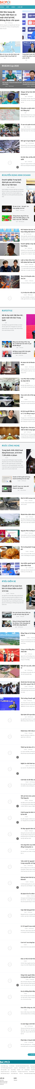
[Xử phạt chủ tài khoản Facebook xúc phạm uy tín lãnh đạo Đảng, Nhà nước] (10, 368)
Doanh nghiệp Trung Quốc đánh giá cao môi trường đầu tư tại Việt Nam (11, 182)
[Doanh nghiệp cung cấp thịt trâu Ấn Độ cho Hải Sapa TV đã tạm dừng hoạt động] (10, 249)
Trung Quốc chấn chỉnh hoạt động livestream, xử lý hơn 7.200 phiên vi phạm (12, 452)
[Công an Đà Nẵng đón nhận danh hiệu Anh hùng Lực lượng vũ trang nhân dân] (10, 655)
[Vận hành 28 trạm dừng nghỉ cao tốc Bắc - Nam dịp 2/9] (10, 720)
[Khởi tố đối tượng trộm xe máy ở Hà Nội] (10, 503)
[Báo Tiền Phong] (22, 96)
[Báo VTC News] (23, 383)
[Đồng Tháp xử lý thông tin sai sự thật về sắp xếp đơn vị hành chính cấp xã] (10, 638)
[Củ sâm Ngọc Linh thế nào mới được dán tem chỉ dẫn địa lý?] (10, 1029)
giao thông (13, 1069)
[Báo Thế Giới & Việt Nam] (14, 616)
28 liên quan (30, 248)
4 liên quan (32, 551)
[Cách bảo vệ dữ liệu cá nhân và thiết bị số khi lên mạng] (10, 785)
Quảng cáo (2, 1084)
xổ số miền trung (4, 1066)
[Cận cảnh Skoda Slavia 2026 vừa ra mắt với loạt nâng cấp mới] (7, 615)
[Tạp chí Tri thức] (22, 127)
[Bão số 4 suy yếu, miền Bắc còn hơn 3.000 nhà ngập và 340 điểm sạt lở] (10, 671)
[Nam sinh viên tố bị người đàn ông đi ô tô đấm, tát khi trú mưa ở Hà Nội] (10, 400)
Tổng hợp (15, 1080)
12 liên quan (30, 161)
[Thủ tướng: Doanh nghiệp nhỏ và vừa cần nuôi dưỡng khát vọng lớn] (10, 703)
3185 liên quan (23, 490)
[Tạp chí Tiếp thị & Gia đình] (13, 627)
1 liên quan (30, 500)
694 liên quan (31, 928)
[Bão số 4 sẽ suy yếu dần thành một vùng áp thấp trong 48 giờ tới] (10, 47)
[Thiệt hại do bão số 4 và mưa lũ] (10, 752)
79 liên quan (30, 749)
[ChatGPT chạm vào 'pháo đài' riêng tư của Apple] (7, 489)
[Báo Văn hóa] (22, 1026)
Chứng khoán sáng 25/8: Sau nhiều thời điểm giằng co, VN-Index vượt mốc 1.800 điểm (21, 217)
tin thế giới (11, 1066)
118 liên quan (30, 567)
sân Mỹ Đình (31, 1071)
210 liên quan (20, 627)
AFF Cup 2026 (3, 1069)
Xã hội (28, 1067)
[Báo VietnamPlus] (4, 187)
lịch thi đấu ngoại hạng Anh (6, 1067)
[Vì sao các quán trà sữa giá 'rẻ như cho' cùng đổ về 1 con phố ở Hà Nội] (10, 130)
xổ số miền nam (14, 1073)
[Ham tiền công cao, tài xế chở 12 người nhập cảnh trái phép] (10, 1013)
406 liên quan (11, 86)
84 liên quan (31, 264)
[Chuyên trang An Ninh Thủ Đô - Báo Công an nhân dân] (23, 60)
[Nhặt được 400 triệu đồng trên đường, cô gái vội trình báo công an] (10, 736)
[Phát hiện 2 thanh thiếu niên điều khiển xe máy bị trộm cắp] (10, 1045)
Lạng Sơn (16, 1067)
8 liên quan (31, 533)
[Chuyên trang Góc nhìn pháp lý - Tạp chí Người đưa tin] (22, 415)
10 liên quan (22, 210)
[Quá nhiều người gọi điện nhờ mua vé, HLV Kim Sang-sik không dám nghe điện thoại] (10, 568)
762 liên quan (30, 96)
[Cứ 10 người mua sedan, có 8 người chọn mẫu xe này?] (10, 931)
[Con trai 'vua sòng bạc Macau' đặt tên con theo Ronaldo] (10, 948)
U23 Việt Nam (13, 1071)
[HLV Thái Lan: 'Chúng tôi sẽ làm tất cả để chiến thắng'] (12, 75)
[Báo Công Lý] (22, 1009)
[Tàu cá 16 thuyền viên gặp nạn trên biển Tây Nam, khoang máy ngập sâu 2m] (10, 281)
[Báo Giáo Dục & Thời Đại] (3, 86)
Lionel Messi (27, 1069)
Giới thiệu (2, 1080)
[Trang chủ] (5, 2)
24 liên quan (29, 700)
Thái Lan (21, 1073)
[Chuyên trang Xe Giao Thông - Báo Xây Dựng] (22, 928)
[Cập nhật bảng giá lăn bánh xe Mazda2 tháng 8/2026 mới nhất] (10, 915)
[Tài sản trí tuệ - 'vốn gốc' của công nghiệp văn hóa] (7, 209)
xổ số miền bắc (22, 1067)
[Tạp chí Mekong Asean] (21, 700)
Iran (8, 1069)
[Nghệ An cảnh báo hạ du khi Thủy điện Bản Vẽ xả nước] (10, 769)
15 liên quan (20, 355)
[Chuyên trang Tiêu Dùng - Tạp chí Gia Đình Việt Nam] (3, 593)
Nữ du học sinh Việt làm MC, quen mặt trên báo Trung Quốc (12, 317)
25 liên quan (32, 979)
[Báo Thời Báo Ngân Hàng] (23, 516)
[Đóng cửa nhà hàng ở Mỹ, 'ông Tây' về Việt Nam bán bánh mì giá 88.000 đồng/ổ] (7, 344)
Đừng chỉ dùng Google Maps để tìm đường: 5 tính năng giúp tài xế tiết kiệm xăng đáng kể (21, 623)
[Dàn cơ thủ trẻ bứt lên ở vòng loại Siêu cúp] (10, 964)
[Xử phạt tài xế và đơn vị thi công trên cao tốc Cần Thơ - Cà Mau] (10, 899)
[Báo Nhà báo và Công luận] (23, 143)
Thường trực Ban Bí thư (23, 1071)
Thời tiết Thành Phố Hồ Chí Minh (22, 1066)
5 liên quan (31, 830)
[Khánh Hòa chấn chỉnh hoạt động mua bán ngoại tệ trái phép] (10, 520)
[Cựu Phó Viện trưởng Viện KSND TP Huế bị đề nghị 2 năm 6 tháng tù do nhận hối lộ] (10, 384)
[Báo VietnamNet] (22, 112)
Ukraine (18, 1069)
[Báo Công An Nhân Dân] (23, 637)
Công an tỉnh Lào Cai (5, 1071)
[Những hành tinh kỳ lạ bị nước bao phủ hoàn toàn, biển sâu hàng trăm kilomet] (10, 882)
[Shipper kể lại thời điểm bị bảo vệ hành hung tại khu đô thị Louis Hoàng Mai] (10, 97)
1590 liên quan (30, 865)
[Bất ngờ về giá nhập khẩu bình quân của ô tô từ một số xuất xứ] (10, 146)
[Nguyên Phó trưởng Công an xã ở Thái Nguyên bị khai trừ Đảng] (10, 536)
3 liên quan (12, 187)
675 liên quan (30, 1042)
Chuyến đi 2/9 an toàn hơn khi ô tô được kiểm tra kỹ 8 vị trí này (12, 588)
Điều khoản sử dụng (3, 1081)
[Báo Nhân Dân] (1, 58)
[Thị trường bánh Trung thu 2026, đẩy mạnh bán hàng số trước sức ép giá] (10, 552)
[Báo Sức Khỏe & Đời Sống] (22, 670)
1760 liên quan (31, 143)
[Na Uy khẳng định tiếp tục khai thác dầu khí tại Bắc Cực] (10, 996)
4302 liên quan (21, 221)
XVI (22, 1069)
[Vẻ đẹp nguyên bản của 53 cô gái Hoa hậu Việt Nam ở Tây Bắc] (10, 834)
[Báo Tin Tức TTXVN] (14, 210)
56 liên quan (30, 686)
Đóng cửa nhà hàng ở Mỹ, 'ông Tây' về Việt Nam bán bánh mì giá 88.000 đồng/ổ (22, 343)
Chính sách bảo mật (3, 1082)
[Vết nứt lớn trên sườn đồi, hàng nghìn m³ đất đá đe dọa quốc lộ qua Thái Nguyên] (10, 801)
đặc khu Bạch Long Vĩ (5, 1073)
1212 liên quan (32, 782)
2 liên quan (21, 347)
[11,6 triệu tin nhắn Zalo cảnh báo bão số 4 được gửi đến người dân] (10, 298)
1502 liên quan (30, 1026)
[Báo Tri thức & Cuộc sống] (15, 480)
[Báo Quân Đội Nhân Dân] (23, 849)
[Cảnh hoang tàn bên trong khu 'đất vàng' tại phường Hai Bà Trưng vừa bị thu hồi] (10, 817)
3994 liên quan (32, 849)
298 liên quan (30, 294)
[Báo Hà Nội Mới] (24, 86)
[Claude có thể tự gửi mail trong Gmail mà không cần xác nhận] (7, 479)
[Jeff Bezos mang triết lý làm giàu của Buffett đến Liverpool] (7, 354)
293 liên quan (32, 765)
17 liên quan (31, 280)
